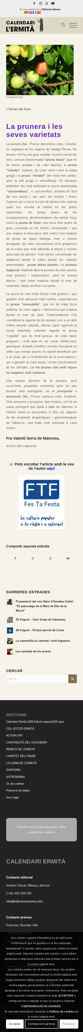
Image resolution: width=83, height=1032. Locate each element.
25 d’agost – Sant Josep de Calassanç (41, 619)
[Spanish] (39, 12)
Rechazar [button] (69, 1023)
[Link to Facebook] (34, 3)
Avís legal (12, 797)
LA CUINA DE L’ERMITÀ (21, 763)
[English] (30, 12)
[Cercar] (61, 25)
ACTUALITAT (14, 735)
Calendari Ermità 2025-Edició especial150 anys (35, 721)
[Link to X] (47, 3)
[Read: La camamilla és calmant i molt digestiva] (10, 641)
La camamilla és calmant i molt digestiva (43, 640)
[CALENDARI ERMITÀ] (34, 25)
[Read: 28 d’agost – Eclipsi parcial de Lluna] (10, 630)
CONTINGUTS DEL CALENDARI (26, 742)
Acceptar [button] (14, 1023)
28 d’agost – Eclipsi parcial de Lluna (40, 630)
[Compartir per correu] (67, 558)
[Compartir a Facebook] (15, 558)
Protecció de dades (18, 790)
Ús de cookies (15, 783)
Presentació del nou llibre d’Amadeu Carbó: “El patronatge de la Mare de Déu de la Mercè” (45, 606)
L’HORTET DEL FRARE (21, 756)
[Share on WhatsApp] (50, 558)
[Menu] (71, 25)
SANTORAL (13, 769)
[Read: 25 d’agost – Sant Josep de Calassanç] (10, 620)
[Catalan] (26, 12)
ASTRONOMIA (15, 776)
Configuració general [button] (41, 1023)
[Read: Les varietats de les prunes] (10, 652)
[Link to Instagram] (40, 3)
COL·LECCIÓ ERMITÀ (20, 728)
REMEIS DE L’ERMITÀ (20, 749)
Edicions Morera (51, 9)
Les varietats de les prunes (33, 651)
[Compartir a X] (33, 558)
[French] (34, 12)
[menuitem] (61, 25)
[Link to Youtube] (53, 3)
